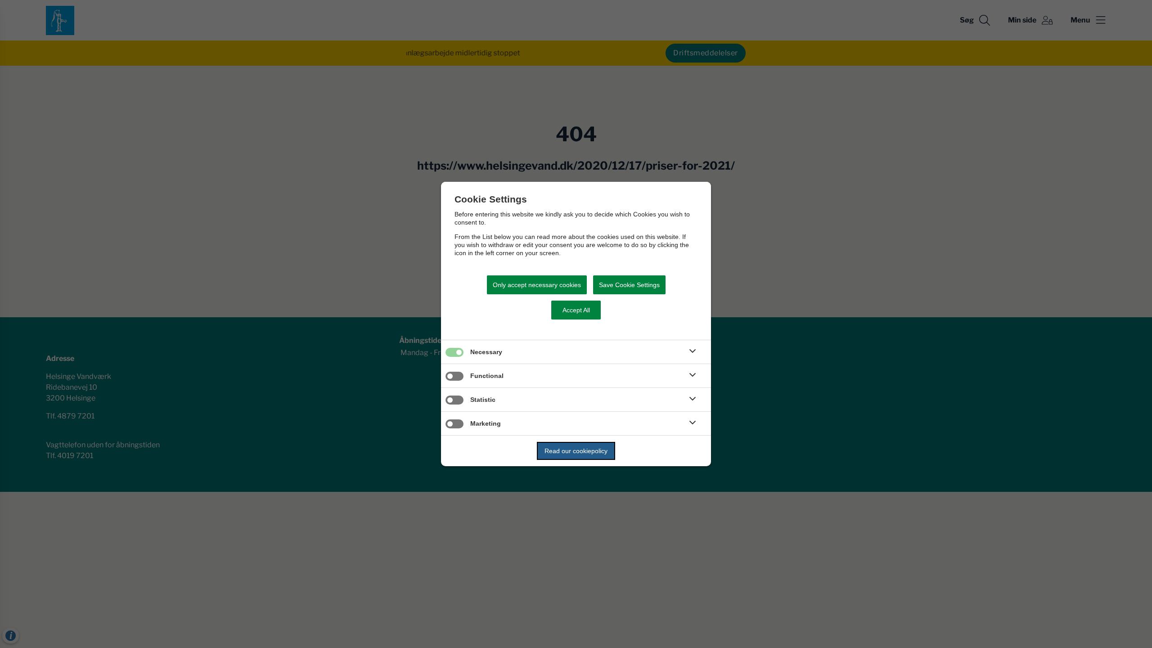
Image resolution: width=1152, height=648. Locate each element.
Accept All (576, 310)
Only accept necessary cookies (537, 284)
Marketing (485, 423)
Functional (487, 375)
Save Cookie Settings (629, 284)
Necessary (486, 352)
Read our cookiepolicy (576, 450)
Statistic (482, 399)
